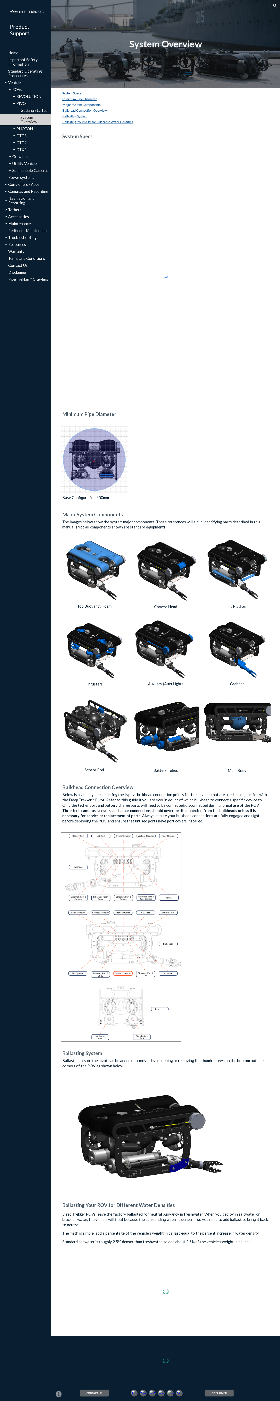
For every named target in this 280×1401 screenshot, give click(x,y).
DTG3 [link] (21, 135)
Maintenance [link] (19, 223)
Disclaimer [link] (17, 272)
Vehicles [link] (15, 82)
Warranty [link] (16, 251)
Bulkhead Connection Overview (84, 110)
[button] (275, 6)
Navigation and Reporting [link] (21, 200)
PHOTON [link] (24, 129)
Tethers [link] (14, 210)
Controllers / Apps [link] (24, 184)
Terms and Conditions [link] (26, 258)
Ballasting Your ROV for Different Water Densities (97, 122)
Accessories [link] (18, 216)
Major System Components (81, 105)
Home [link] (13, 52)
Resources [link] (17, 244)
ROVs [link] (17, 89)
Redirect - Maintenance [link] (28, 230)
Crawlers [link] (20, 156)
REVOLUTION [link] (28, 96)
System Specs (71, 93)
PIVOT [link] (22, 103)
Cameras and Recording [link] (28, 191)
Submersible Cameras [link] (30, 170)
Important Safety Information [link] (23, 61)
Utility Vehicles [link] (25, 163)
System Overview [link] (28, 119)
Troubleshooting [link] (22, 237)
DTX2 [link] (21, 149)
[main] (165, 44)
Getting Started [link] (34, 110)
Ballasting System (74, 116)
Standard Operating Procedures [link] (25, 73)
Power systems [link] (21, 177)
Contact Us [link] (18, 265)
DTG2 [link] (21, 142)
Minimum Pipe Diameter (79, 99)
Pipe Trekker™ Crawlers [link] (28, 279)
